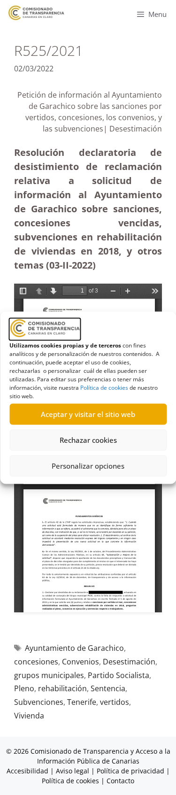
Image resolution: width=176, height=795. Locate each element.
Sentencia (108, 688)
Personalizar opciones (88, 466)
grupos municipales (49, 675)
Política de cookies (104, 387)
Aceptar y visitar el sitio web (88, 414)
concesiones (36, 661)
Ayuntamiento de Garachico (74, 648)
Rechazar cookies (88, 440)
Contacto (120, 780)
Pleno (24, 688)
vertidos (114, 702)
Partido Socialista (118, 675)
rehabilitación (62, 688)
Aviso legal (72, 770)
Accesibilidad (28, 770)
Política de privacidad (130, 770)
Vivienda (29, 715)
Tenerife (81, 702)
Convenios (80, 661)
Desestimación (129, 661)
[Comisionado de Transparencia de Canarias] (36, 13)
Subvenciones (38, 702)
